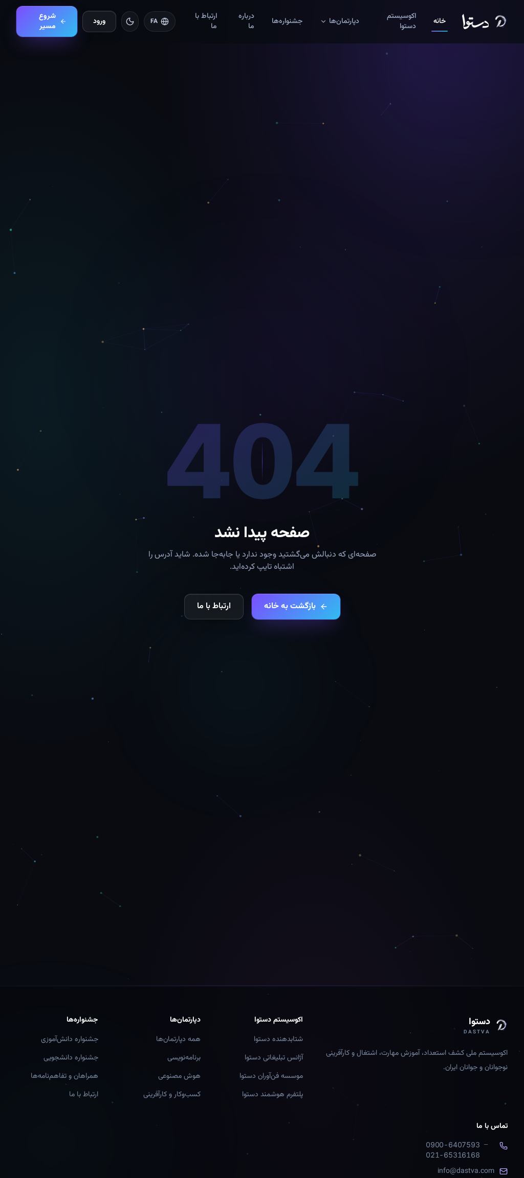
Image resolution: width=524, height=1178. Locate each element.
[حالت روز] (130, 21)
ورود (99, 21)
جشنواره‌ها (287, 21)
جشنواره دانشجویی (70, 1058)
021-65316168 (452, 1154)
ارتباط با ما (206, 21)
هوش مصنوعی (179, 1076)
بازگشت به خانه (290, 606)
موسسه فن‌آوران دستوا (271, 1076)
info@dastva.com (466, 1171)
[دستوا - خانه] (485, 21)
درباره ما (246, 21)
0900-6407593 (452, 1144)
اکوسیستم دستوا (401, 21)
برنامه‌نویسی (184, 1058)
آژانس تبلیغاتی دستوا (274, 1058)
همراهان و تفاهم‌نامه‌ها (64, 1076)
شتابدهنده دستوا (278, 1039)
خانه (439, 21)
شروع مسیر (47, 21)
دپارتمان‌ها (344, 21)
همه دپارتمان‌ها (178, 1039)
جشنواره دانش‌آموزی (69, 1039)
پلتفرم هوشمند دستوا (272, 1094)
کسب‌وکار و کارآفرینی (172, 1094)
